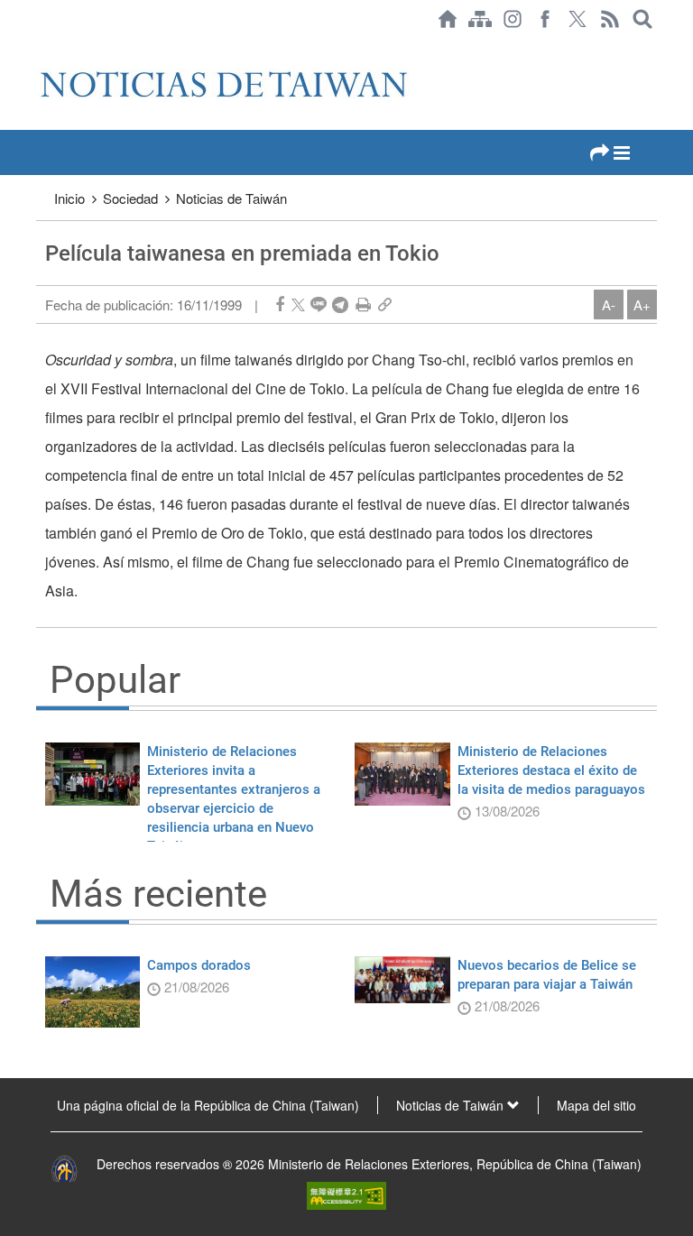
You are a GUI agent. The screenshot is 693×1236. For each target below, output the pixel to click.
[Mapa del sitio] (480, 19)
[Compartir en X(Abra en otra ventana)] (298, 304)
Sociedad (130, 198)
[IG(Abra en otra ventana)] (512, 19)
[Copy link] (384, 304)
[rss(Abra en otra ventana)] (610, 19)
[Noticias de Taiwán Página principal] (447, 19)
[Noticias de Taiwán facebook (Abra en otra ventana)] (545, 19)
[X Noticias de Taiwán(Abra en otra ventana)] (577, 19)
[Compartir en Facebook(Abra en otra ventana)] (280, 304)
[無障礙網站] (346, 1194)
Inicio (69, 198)
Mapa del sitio (596, 1105)
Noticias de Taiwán (231, 198)
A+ (642, 304)
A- (608, 304)
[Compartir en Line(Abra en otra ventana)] (318, 304)
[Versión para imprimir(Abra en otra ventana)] (363, 304)
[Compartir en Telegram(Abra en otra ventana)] (340, 304)
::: (41, 47)
